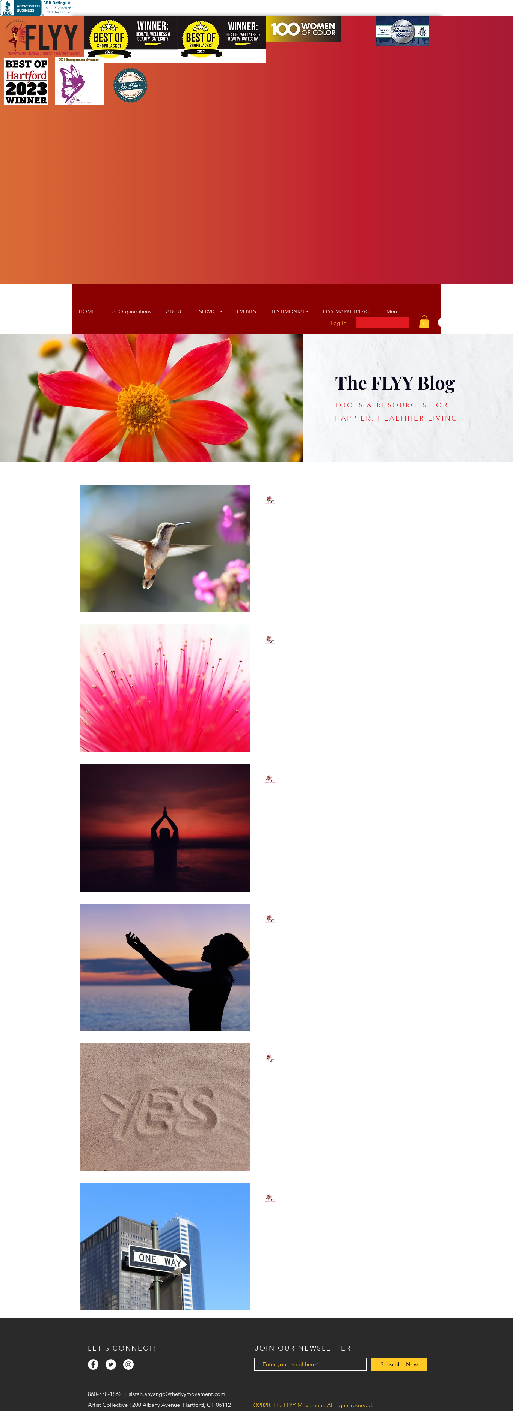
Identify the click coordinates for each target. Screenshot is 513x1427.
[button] (424, 321)
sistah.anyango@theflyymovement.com (177, 1393)
